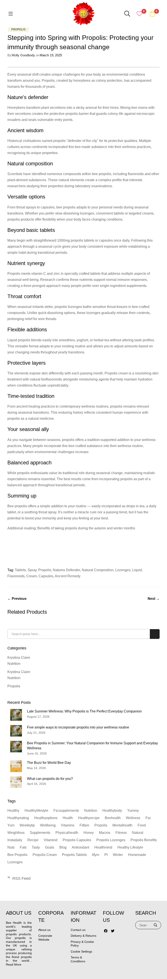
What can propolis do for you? (50, 779)
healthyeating (18, 818)
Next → (154, 598)
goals (49, 847)
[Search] (155, 925)
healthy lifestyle (130, 847)
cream (31, 576)
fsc (148, 818)
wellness (133, 818)
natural (137, 832)
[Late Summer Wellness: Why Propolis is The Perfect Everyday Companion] (16, 714)
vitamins (67, 825)
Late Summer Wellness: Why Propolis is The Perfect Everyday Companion (84, 711)
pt (106, 855)
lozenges (122, 570)
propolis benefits (143, 840)
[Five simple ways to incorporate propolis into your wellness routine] (16, 731)
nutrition (90, 810)
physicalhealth (66, 832)
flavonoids (16, 576)
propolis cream (45, 855)
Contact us (78, 930)
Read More (13, 964)
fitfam (84, 825)
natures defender (66, 570)
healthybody (112, 810)
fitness (121, 832)
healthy (13, 810)
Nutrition (13, 663)
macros (104, 832)
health (68, 818)
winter (118, 855)
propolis (44, 570)
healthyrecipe (89, 818)
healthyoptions (45, 818)
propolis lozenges (110, 840)
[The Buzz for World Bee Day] (16, 766)
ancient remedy (67, 576)
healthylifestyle (36, 810)
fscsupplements (66, 810)
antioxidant (80, 847)
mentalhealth (122, 825)
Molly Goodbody (23, 55)
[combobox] (83, 634)
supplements (40, 832)
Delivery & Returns (83, 935)
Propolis (18, 29)
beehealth (113, 818)
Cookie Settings (81, 951)
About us (44, 930)
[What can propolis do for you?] (16, 782)
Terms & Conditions (78, 959)
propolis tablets (74, 855)
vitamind (50, 840)
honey (89, 832)
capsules (45, 576)
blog (63, 847)
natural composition (98, 570)
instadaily (14, 840)
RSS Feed (21, 878)
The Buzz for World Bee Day (49, 762)
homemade (137, 855)
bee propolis (17, 855)
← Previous (17, 598)
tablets (20, 570)
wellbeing (48, 825)
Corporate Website (45, 937)
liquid (137, 570)
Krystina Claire (18, 657)
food (142, 825)
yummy (133, 810)
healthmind (103, 847)
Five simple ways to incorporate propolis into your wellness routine (78, 727)
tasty (36, 847)
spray (32, 570)
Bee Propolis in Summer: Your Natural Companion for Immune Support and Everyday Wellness (92, 745)
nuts (11, 847)
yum (10, 825)
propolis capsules (77, 840)
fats (23, 847)
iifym (95, 855)
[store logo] (83, 14)
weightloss (16, 832)
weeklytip (27, 825)
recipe (32, 840)
